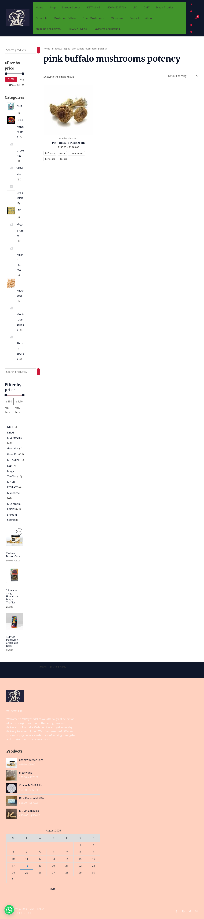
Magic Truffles (164, 7)
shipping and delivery (48, 29)
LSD (134, 7)
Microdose (117, 18)
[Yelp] (176, 911)
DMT (147, 7)
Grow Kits (41, 18)
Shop (52, 7)
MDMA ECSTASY (116, 7)
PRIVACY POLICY (77, 29)
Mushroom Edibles (65, 18)
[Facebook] (183, 911)
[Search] (38, 50)
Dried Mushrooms (93, 18)
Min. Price (7, 410)
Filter (11, 79)
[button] (9, 910)
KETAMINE (93, 7)
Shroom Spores (71, 7)
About (149, 18)
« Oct (52, 889)
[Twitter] (190, 911)
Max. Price (17, 410)
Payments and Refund (107, 29)
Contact (134, 18)
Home (39, 7)
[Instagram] (196, 911)
